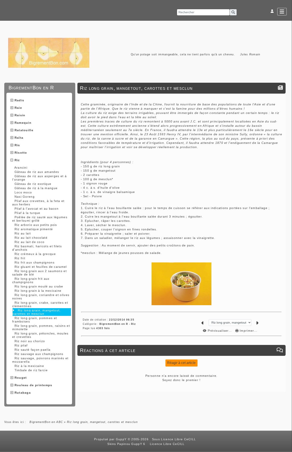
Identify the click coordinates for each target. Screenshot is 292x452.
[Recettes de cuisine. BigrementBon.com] (48, 52)
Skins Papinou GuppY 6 (127, 444)
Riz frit (20, 258)
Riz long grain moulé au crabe (39, 286)
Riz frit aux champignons (35, 262)
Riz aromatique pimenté (34, 229)
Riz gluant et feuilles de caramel (41, 266)
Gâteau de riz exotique (33, 184)
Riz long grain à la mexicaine (38, 290)
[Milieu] (287, 187)
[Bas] (287, 192)
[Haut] (287, 182)
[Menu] (282, 11)
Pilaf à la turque (27, 213)
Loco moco (23, 192)
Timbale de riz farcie (31, 370)
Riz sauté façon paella (33, 349)
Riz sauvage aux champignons (39, 354)
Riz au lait (23, 233)
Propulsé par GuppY (111, 439)
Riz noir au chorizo (30, 341)
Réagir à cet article (181, 363)
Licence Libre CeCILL (166, 444)
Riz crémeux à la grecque (35, 254)
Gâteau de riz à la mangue (36, 188)
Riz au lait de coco (30, 242)
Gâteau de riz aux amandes (37, 172)
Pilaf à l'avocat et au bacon (37, 208)
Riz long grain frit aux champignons (31, 280)
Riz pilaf (21, 345)
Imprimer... (248, 330)
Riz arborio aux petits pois (36, 225)
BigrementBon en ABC (46, 422)
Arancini (20, 167)
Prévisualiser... (220, 330)
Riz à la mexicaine (29, 366)
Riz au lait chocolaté (31, 237)
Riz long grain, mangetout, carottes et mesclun (36, 312)
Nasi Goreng (25, 196)
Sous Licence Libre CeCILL (174, 439)
